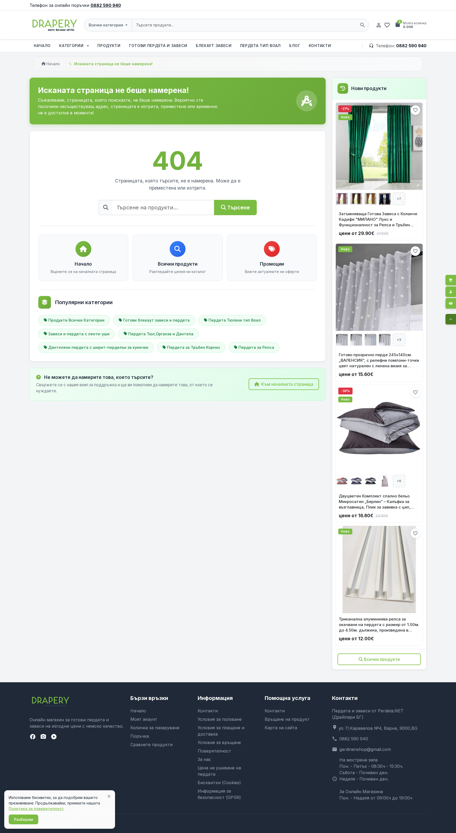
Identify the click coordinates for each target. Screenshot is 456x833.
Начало (42, 45)
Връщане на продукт (287, 719)
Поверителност (214, 751)
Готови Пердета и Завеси (158, 45)
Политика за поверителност (36, 808)
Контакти (320, 45)
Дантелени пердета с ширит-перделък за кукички (98, 347)
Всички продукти (382, 659)
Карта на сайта (281, 727)
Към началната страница (287, 384)
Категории (72, 45)
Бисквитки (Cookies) (219, 782)
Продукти (109, 45)
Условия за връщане (219, 742)
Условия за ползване (220, 719)
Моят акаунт (143, 719)
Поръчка (139, 736)
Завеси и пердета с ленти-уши (79, 334)
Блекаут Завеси (214, 45)
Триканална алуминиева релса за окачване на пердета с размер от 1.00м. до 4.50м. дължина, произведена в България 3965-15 (379, 624)
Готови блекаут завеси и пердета (156, 320)
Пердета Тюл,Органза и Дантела (160, 334)
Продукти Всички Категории (76, 320)
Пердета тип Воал (260, 45)
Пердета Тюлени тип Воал (234, 320)
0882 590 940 (106, 5)
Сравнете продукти (151, 744)
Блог (294, 45)
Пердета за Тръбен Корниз (193, 347)
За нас (204, 759)
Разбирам (23, 819)
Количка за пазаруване (154, 727)
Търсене (238, 207)
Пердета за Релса (256, 347)
